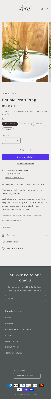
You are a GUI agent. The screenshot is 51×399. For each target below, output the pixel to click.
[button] (3, 9)
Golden (8, 130)
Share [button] (7, 227)
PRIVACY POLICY (12, 341)
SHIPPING (9, 324)
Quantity (5, 135)
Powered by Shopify (32, 394)
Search (8, 318)
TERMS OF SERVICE (13, 353)
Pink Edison (10, 124)
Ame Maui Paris (22, 394)
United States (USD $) (24, 376)
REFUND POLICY (12, 347)
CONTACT (9, 336)
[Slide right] (31, 87)
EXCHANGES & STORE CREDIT (18, 330)
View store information (14, 177)
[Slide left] (20, 87)
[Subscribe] (43, 298)
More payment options (25, 163)
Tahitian (25, 124)
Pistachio (40, 124)
